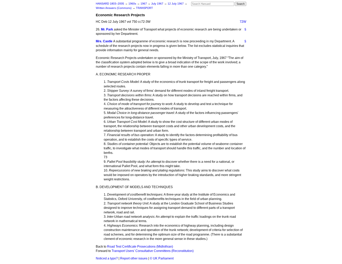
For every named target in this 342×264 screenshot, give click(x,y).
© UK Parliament (162, 258)
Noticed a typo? (107, 258)
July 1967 (157, 3)
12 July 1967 (176, 3)
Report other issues (133, 258)
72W (243, 21)
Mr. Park (107, 29)
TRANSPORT (144, 8)
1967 (144, 3)
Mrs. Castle (104, 41)
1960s (132, 3)
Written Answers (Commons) (114, 8)
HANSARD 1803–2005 (110, 3)
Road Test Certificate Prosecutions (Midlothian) (140, 246)
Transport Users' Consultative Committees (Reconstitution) (153, 251)
